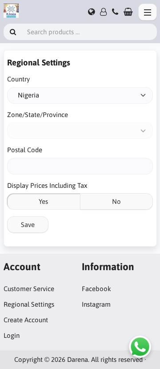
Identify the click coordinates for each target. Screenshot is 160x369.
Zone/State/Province (37, 114)
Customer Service (29, 288)
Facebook (96, 288)
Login (12, 335)
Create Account (26, 320)
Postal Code (24, 150)
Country (18, 79)
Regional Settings (29, 304)
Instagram (96, 304)
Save (28, 224)
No (116, 201)
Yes (43, 201)
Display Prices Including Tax (47, 185)
